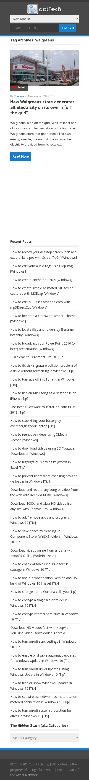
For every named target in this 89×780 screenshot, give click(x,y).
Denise (19, 96)
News (21, 87)
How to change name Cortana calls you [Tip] (43, 591)
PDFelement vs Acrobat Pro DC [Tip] (37, 357)
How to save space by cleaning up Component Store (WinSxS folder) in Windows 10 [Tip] (44, 536)
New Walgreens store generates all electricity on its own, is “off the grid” (42, 107)
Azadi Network (27, 775)
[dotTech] (44, 12)
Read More (21, 156)
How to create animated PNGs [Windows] (41, 280)
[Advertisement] (44, 202)
